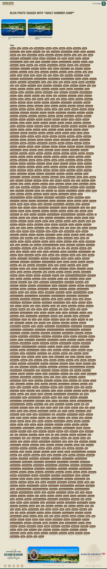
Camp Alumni (37, 102)
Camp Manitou (53, 136)
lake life (66, 309)
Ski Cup (57, 435)
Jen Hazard (60, 299)
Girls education (86, 258)
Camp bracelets (14, 109)
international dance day (83, 296)
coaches (80, 194)
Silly (12, 435)
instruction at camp (50, 292)
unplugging (55, 509)
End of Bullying (24, 235)
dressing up (30, 228)
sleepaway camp (45, 438)
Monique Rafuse (91, 360)
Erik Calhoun (89, 235)
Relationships (74, 407)
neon (71, 370)
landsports (84, 309)
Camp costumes (14, 116)
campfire (62, 177)
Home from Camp (73, 279)
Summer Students (59, 472)
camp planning (80, 146)
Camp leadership (32, 133)
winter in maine (65, 530)
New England (21, 374)
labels (33, 309)
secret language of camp (29, 428)
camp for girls (53, 123)
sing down (41, 435)
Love (68, 319)
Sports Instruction (32, 448)
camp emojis (22, 119)
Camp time (49, 163)
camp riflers (73, 153)
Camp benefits (80, 106)
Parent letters (89, 387)
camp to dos (72, 163)
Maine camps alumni (23, 336)
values (90, 509)
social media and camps (44, 441)
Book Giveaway (21, 89)
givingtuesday (13, 265)
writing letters (79, 533)
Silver (16, 435)
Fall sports (21, 241)
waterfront (35, 519)
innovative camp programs (82, 289)
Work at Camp (44, 533)
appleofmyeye (62, 65)
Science (26, 424)
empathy (78, 231)
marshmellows (66, 350)
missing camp (53, 360)
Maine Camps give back (35, 336)
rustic (48, 418)
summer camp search (39, 469)
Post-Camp (54, 397)
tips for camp (30, 496)
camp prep (40, 150)
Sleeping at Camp (55, 438)
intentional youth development (80, 292)
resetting (92, 407)
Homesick (88, 279)
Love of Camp (81, 319)
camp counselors (32, 116)
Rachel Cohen (29, 404)
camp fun (13, 126)
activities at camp (14, 58)
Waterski (41, 519)
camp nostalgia (52, 143)
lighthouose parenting (15, 319)
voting (46, 516)
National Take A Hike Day (29, 370)
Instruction (41, 292)
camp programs (84, 150)
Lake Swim (72, 309)
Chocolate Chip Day (90, 187)
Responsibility (33, 411)
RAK (83, 404)
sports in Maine (24, 448)
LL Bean (34, 319)
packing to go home (44, 387)
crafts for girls (54, 211)
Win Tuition (13, 530)
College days (70, 197)
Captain (21, 184)
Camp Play (25, 150)
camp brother (22, 109)
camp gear (47, 126)
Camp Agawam (22, 102)
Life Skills (75, 316)
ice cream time (72, 285)
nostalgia (46, 377)
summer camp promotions (86, 465)
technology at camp (62, 482)
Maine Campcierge (79, 333)
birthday (39, 85)
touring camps (19, 499)
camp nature (75, 140)
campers (86, 174)
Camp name (56, 140)
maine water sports (85, 346)
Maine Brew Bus (26, 326)
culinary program (41, 214)
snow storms (13, 441)
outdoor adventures (20, 384)
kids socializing (89, 306)
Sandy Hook (13, 421)
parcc (82, 387)
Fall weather (28, 241)
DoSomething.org (63, 224)
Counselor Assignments (43, 207)
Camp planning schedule (16, 150)
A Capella (83, 52)
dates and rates (49, 218)
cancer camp (58, 180)
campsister (45, 180)
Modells (76, 360)
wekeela (61, 523)
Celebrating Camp (59, 184)
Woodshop (30, 533)
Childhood (44, 187)
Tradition (12, 502)
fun (93, 252)
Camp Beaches (63, 106)
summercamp (76, 472)
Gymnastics (34, 268)
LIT (29, 319)
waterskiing (48, 519)
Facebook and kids (68, 238)
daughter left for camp (59, 218)
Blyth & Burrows (74, 85)
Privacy (58, 565)
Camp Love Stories (14, 136)
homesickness (14, 282)
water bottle (13, 519)
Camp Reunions (65, 153)
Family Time (59, 241)
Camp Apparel (87, 102)
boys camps (69, 89)
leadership (65, 313)
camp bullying (39, 109)
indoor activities (63, 289)
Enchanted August (14, 235)
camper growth (40, 174)
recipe (37, 407)
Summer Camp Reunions (27, 469)
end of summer (40, 235)
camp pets (37, 146)
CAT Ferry (51, 184)
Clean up (88, 191)
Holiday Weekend (36, 279)
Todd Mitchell (50, 496)
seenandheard (39, 428)
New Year (45, 374)
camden (46, 99)
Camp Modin (40, 140)
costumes (34, 207)
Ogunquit (31, 380)
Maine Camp (40, 326)
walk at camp (81, 516)
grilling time (63, 265)
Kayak (32, 306)
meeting (23, 357)
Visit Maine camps (31, 513)
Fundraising (38, 255)
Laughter (36, 313)
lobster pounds (55, 319)
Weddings (45, 523)
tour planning (91, 496)
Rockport (19, 418)
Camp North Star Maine (42, 143)
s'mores (54, 418)
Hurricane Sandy (32, 285)
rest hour (65, 411)
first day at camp (70, 245)
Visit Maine (22, 513)
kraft (28, 309)
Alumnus (38, 62)
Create (76, 211)
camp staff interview (70, 160)
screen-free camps (49, 424)
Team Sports (30, 482)
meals (71, 353)
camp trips (46, 167)
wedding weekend (37, 523)
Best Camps (85, 79)
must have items (42, 367)
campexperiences (54, 177)
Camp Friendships (86, 123)
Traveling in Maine (23, 506)
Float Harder (47, 248)
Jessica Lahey (68, 299)
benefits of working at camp (67, 79)
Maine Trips (66, 346)
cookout (78, 204)
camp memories (87, 136)
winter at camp (56, 530)
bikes (12, 85)
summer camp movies (27, 465)
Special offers (25, 445)
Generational (91, 255)
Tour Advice (73, 496)
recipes (42, 407)
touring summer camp (52, 499)
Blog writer (66, 85)
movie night (78, 363)
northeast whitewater (37, 377)
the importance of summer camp (66, 489)
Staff (86, 448)
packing (18, 387)
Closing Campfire (37, 194)
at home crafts (14, 72)
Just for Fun (18, 306)
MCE (50, 353)
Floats (54, 248)
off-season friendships (15, 380)
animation (22, 65)
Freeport (39, 252)
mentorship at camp (59, 357)
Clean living (81, 191)
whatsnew (88, 523)
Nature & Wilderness (46, 370)
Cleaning (94, 191)
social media (34, 441)
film (31, 245)
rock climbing (89, 414)
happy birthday (27, 272)
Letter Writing (54, 316)
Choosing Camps (29, 191)
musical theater (33, 367)
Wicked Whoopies (65, 526)
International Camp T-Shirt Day (58, 296)
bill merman (23, 85)
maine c (33, 326)
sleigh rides (63, 438)
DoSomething (54, 224)
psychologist (72, 401)
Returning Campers (14, 414)
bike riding (81, 82)
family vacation (68, 241)
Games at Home (64, 255)
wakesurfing (73, 516)
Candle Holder (66, 180)
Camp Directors (79, 116)
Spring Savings (71, 448)
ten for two (80, 482)
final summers (37, 245)
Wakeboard (57, 516)
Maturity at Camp (14, 353)
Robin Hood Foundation (72, 414)
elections (32, 231)
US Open (61, 509)
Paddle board (54, 387)
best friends (13, 82)
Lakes (78, 309)
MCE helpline (64, 353)
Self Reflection (87, 428)
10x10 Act (29, 52)
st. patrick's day (79, 448)
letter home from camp (44, 316)
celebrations (68, 184)
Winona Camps (33, 530)
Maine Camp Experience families (72, 330)
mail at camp (42, 323)
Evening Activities (14, 238)
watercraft (28, 519)
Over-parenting (44, 384)
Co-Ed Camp (46, 194)
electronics (55, 231)
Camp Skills (71, 157)
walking (88, 516)
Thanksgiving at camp (53, 485)
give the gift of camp (35, 262)
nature (38, 370)
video (12, 513)
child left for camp (36, 187)
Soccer (20, 441)
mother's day (13, 363)
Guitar (28, 268)
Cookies (62, 565)
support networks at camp (24, 475)
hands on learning (81, 268)
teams (37, 482)
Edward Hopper (93, 228)
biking (17, 85)
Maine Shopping (54, 343)
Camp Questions (14, 153)
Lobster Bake (46, 319)
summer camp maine (85, 462)
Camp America (45, 102)
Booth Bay (37, 89)
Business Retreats (72, 96)
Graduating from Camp (41, 265)
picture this (33, 394)
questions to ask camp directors (17, 404)
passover (53, 391)
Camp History (13, 129)
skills (89, 435)
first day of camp (80, 245)
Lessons (22, 316)
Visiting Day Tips (79, 513)
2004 (43, 52)
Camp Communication (61, 113)
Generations (13, 258)
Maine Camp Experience (8, 3)
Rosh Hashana (42, 418)
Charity (12, 187)
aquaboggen (43, 68)
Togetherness (58, 496)
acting (79, 55)
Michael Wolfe (24, 360)
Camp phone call (45, 146)
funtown (44, 255)
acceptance (41, 55)
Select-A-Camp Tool (57, 428)
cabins (34, 99)
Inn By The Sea (72, 289)
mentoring (45, 357)
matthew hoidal (82, 350)
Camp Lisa (79, 133)
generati (84, 255)
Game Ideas (51, 255)
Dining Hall (45, 221)
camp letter (58, 133)
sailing (68, 418)
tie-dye (82, 492)
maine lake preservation (53, 340)
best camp (78, 79)
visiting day (47, 513)
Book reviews (30, 89)
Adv (59, 58)
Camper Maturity (60, 174)
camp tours (13, 167)
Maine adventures (65, 323)
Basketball (39, 75)
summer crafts (23, 472)
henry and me (29, 275)
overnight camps (74, 384)
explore (36, 238)
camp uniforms (80, 167)
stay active (60, 452)
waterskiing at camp (57, 519)
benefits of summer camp (54, 79)
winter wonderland (14, 533)
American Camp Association (65, 62)
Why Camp (40, 526)
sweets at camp (85, 475)
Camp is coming (52, 129)
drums (47, 228)
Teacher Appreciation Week (57, 479)
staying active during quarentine (78, 452)
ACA (19, 55)
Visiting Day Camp (56, 513)
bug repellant (38, 92)
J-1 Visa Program (45, 299)
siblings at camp (73, 431)
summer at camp (80, 455)
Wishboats (23, 533)
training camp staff (51, 502)
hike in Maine (55, 275)
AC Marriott (13, 55)
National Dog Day (90, 367)
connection (33, 204)
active (85, 55)
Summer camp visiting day (85, 469)
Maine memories (89, 340)
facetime (76, 238)
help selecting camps (86, 272)
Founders (18, 252)
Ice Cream (54, 285)
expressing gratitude (51, 238)
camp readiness (23, 153)
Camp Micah (23, 140)
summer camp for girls (15, 462)
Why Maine (47, 526)
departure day (13, 221)
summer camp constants (68, 458)
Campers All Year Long (15, 177)
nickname (83, 374)
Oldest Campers (58, 380)
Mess (67, 357)
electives (48, 231)
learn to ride (83, 313)
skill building (72, 435)
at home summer (23, 72)
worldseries (71, 533)
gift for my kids (44, 258)
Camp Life (73, 133)
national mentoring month (16, 370)
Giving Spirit (73, 262)
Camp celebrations (14, 113)
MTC (12, 367)
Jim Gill (68, 302)
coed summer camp (38, 197)
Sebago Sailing (76, 424)
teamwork (43, 482)
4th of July (76, 52)
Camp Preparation (49, 150)
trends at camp (49, 506)
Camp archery (13, 106)
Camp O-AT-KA (69, 143)
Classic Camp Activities (71, 191)
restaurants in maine (80, 411)
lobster (39, 319)
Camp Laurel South (14, 133)
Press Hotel (54, 401)
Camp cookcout (81, 113)
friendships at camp (72, 252)
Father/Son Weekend (90, 241)
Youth (35, 536)
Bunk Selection (36, 96)
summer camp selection (51, 469)
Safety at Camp (61, 418)
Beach (50, 75)
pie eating (40, 394)
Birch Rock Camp (31, 85)
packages (13, 387)
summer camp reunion (15, 469)
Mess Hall (73, 357)
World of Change (63, 533)
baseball (32, 75)
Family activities (36, 241)
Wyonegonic (86, 533)
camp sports (46, 160)
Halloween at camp (63, 268)
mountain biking (63, 363)
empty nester (85, 231)
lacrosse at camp (53, 309)
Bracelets (87, 89)
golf (24, 265)
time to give (89, 492)
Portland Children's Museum (34, 397)
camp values (88, 167)
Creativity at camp (14, 214)
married (49, 350)
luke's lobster (29, 323)
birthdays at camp (57, 85)
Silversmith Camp (33, 435)
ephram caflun (75, 235)
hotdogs (35, 282)
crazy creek (70, 211)
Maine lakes (62, 340)
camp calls (67, 109)
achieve (74, 55)
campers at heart (25, 177)
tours (82, 499)
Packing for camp (26, 387)
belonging (87, 75)
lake (61, 309)
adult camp (42, 58)
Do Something (81, 221)
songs (76, 441)
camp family (64, 119)
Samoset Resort (88, 418)
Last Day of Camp (14, 313)
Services (35, 431)
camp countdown (42, 116)
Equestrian (82, 235)
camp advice (13, 102)
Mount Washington (54, 363)
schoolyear (20, 424)
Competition (70, 201)
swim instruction (14, 479)
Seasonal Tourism (58, 424)
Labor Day (39, 309)
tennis (92, 482)
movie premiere (87, 363)
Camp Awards (54, 106)
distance (74, 221)
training (42, 502)
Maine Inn (21, 340)
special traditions (34, 445)
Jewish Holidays (37, 302)
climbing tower (20, 194)
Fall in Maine (13, 241)
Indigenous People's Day (43, 289)
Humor (86, 282)
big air (60, 82)
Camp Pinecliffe (71, 146)
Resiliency (19, 411)
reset (87, 407)
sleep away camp (35, 438)
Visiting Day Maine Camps (68, 513)
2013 (48, 52)
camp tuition (71, 167)
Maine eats (66, 336)
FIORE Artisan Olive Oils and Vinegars (50, 245)
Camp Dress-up (88, 116)
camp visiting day (21, 170)
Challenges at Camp (84, 184)
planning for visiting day (73, 394)
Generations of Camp (22, 258)
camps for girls (28, 180)
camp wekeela (47, 170)
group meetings (71, 265)
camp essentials (30, 119)
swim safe (22, 479)
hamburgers (72, 268)
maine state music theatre (65, 343)
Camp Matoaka (71, 136)
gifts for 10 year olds (54, 258)
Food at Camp (74, 248)
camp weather (38, 170)
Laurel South (43, 313)
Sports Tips (49, 448)
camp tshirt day (63, 167)
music (16, 367)
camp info (44, 129)
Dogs (94, 221)
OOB (80, 380)
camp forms (60, 123)
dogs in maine (22, 224)
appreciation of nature (84, 65)
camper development (22, 174)
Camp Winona (55, 170)
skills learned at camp (15, 438)
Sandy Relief (20, 421)
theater (43, 492)
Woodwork (37, 533)
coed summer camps (49, 197)
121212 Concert (36, 52)
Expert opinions (29, 238)
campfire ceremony (71, 177)
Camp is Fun (60, 129)
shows (66, 431)
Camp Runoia (21, 157)
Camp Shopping (47, 157)
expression (59, 238)
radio (46, 404)
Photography (20, 394)
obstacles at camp (72, 377)
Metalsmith (88, 357)
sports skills (41, 448)
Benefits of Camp (14, 79)
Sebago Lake (67, 424)
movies (93, 363)
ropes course (33, 418)
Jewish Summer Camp (47, 302)
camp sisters (63, 157)
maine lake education (41, 340)
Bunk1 (42, 96)
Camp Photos (54, 146)
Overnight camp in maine (64, 384)
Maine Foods (91, 336)
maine (49, 323)
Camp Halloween (83, 126)
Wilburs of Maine (75, 526)
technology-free (72, 482)
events (22, 238)
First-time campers (26, 248)
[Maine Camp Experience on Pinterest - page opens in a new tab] (13, 566)
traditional (19, 502)
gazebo (78, 255)
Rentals (81, 407)
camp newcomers (14, 143)
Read (87, 404)
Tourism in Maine (75, 499)
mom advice (83, 360)
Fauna (12, 245)
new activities (77, 370)
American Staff (76, 62)
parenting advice (30, 391)
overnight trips (84, 384)
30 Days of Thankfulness (67, 52)
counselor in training (54, 207)
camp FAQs (78, 119)
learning (90, 313)
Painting (60, 387)
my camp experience (53, 367)
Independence (80, 285)
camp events (39, 119)
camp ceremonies (24, 113)
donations (47, 224)
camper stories (70, 174)
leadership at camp (74, 313)
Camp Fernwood (14, 123)
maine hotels (13, 340)
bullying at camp (63, 92)
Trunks (87, 506)
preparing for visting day (29, 401)
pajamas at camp (68, 387)
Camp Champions (34, 113)
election (18, 231)
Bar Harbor (13, 75)
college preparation (79, 197)
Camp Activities (79, 99)
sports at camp (90, 445)
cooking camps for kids (59, 204)
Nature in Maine (64, 370)
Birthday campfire (47, 85)
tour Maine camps (82, 496)
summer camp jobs (74, 462)
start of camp (37, 452)
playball (86, 394)
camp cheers (43, 113)
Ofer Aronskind (82, 377)
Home (66, 279)
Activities (90, 55)
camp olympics (78, 143)
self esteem (79, 428)
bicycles (55, 82)
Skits (24, 438)
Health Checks (60, 272)
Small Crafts (76, 438)
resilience (13, 411)
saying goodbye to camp (59, 421)
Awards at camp (54, 72)
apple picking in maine (52, 65)
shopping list (59, 431)
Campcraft (13, 174)
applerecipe (70, 65)
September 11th (22, 431)
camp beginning (71, 106)
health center (51, 272)
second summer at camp (16, 428)
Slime (70, 438)
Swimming (37, 479)
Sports (82, 445)
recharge (31, 407)
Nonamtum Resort (14, 377)
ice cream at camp (63, 285)
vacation (68, 509)
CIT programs (61, 191)
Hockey (12, 279)
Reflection (67, 407)
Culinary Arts (33, 214)
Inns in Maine (13, 292)
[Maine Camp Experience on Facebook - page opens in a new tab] (5, 566)
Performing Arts (77, 391)
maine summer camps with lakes (29, 346)
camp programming (75, 150)
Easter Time (85, 228)
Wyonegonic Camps (15, 536)
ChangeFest (92, 184)
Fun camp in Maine (29, 255)
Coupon (82, 207)
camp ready (31, 153)
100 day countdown (15, 52)
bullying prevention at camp (85, 92)
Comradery (85, 201)
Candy (73, 180)
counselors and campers (74, 207)
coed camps (29, 197)
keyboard (53, 306)
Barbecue (19, 75)
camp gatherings (38, 126)
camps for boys (19, 180)
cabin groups (13, 99)
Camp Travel (39, 167)
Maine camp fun (25, 333)
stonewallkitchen (35, 455)
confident (20, 204)
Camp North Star (31, 143)
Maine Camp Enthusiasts (16, 330)
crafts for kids (62, 211)
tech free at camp (51, 482)
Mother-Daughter (22, 363)
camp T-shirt (22, 163)
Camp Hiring (91, 126)
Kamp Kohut (25, 306)
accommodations (49, 55)
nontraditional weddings (25, 377)
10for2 (23, 52)
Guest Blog (22, 268)
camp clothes (51, 113)
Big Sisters (74, 82)
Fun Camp (21, 255)
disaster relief (59, 221)
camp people (30, 146)
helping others (14, 275)
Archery (49, 68)
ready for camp (23, 407)
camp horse (21, 129)
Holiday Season (27, 279)
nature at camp (55, 370)
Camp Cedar (91, 109)
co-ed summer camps (63, 194)
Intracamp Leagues (35, 299)
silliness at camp (89, 431)
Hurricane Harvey (14, 285)
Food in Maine (83, 248)
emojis (61, 231)
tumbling (24, 509)
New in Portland (30, 374)
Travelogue (32, 506)
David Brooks (69, 218)
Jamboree (53, 299)
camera (52, 99)
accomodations (59, 55)
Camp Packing (86, 143)
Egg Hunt (12, 231)
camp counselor (23, 116)
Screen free (33, 424)
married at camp (57, 350)
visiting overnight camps (16, 516)
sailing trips (74, 418)
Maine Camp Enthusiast (88, 326)
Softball (64, 441)
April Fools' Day (35, 68)
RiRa (53, 414)
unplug (42, 509)
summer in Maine (39, 472)
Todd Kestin (43, 496)
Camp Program (65, 150)
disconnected (67, 221)
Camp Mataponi (62, 136)
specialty (42, 445)
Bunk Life (20, 96)
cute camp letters (81, 214)
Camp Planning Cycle (89, 146)
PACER (90, 384)
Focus (68, 248)
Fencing (17, 245)
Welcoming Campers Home (71, 523)
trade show (88, 499)
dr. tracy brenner (87, 224)
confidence (13, 204)
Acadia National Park (32, 55)
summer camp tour (62, 469)
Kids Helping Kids (72, 306)
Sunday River (13, 475)
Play (81, 394)
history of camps (91, 275)
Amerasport (54, 62)
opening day (85, 380)
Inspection (21, 292)
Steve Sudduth (27, 455)
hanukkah (20, 272)
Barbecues (26, 75)
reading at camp (14, 407)
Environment (66, 235)
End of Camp (32, 235)
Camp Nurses (61, 143)
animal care (84, 62)
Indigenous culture (32, 289)
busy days (80, 96)
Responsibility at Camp (43, 411)
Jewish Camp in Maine (15, 302)
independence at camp (90, 285)
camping (85, 177)
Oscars (12, 384)
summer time (68, 472)
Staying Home (13, 455)
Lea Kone (58, 313)
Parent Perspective (14, 391)
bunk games (13, 96)
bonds (94, 85)
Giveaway (59, 262)
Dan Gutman (21, 218)
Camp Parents (13, 146)
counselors (64, 207)
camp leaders (24, 133)
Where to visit (22, 526)
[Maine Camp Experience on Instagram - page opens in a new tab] (22, 566)
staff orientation (14, 452)
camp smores (13, 160)
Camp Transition (30, 167)
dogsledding (29, 224)
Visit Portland (40, 513)
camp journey (68, 129)
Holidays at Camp (51, 279)
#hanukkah (48, 48)
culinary (26, 214)
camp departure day (69, 116)
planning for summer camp (59, 394)
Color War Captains (15, 201)
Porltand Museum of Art (15, 397)
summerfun (84, 472)
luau (91, 319)
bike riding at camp (90, 82)
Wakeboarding (65, 516)
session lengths (42, 431)
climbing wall (28, 194)
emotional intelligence (69, 231)
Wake (51, 516)
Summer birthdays (90, 455)
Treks (43, 506)
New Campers (13, 374)
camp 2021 (71, 99)
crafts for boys (45, 211)
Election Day (25, 231)
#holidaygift (62, 48)
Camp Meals (79, 136)
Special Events (92, 441)
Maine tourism (51, 346)
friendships (63, 252)
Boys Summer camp (79, 89)
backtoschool (78, 72)
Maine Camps (13, 336)
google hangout (31, 265)
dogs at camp (14, 224)
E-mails (62, 228)
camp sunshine (14, 163)
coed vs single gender (60, 197)
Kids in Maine (81, 306)
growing (78, 265)
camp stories (79, 160)
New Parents (38, 374)
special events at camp (15, 445)
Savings (34, 421)
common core (32, 201)
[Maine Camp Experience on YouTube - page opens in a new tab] (18, 566)
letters (60, 316)
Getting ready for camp (34, 258)
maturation (89, 350)
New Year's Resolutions (54, 374)
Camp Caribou (83, 109)
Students (49, 455)
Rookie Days (25, 418)
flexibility (35, 248)
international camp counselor (17, 296)
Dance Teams (34, 218)
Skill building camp (82, 435)
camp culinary (51, 116)
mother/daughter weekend (33, 363)
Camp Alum (29, 102)
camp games (30, 126)
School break (77, 421)
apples (76, 65)
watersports (66, 519)
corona (20, 207)
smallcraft (83, 438)
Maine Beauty (82, 323)
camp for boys (44, 123)
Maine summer (76, 343)
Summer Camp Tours (73, 469)
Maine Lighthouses (71, 340)
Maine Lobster (81, 340)
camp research (48, 153)
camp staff (61, 160)
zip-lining (41, 536)
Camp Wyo (62, 170)
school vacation (85, 421)
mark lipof (43, 350)
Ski (52, 435)
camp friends (68, 123)
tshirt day (18, 509)
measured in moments (15, 357)
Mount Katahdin (44, 363)
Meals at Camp (78, 353)
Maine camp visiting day (68, 333)
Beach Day (56, 75)
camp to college (64, 163)
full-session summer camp (84, 252)
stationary (53, 452)
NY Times (64, 377)
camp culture (59, 116)
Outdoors (37, 384)
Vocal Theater (33, 516)
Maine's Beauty (14, 350)
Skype (28, 438)
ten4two (87, 482)
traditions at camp (34, 502)
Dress (18, 228)
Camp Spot (54, 160)
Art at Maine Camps (65, 68)
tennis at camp (14, 485)
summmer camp (92, 472)
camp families (56, 119)
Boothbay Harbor (45, 89)
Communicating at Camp (43, 201)
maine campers (88, 333)
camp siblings (56, 157)
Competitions (77, 201)
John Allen (89, 302)
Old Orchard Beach (48, 380)
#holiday (55, 48)
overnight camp (53, 384)
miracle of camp (38, 360)
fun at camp (13, 255)
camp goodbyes (65, 126)
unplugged (48, 509)
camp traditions (21, 167)
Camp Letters (65, 133)
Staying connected (91, 452)
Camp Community (71, 113)
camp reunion (57, 153)
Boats (89, 85)
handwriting (90, 268)
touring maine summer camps (39, 499)
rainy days (77, 404)
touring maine (28, 499)
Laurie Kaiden (51, 313)
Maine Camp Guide (35, 333)
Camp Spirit (39, 160)
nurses (52, 377)
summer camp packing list (51, 465)
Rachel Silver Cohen (39, 404)
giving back (66, 262)
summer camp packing (38, 465)
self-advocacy (14, 431)
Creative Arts (83, 211)
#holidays (69, 48)
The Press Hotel (14, 492)
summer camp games (38, 462)
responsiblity (53, 411)
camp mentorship (14, 140)
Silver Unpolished (23, 435)
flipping (40, 248)
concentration (93, 201)
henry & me (21, 275)
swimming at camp (45, 479)
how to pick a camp (69, 282)
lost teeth (62, 319)
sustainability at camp (44, 475)
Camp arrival (30, 106)
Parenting (23, 391)
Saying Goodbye (48, 421)
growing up (85, 265)
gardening (72, 255)
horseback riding (22, 282)
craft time (28, 211)
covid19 (93, 207)
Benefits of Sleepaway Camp (40, 79)
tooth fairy (66, 496)
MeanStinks (85, 353)
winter (39, 530)
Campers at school (36, 177)
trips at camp (72, 506)
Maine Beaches (74, 323)
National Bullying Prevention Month (77, 367)
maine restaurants (44, 343)
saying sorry (69, 421)
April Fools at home (25, 68)
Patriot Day (60, 391)
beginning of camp (78, 75)
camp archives (22, 106)
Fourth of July (26, 252)
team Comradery (22, 482)
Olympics (65, 380)
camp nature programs (84, 140)
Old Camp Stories (38, 380)
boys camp (62, 89)
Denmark (92, 218)
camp (58, 99)
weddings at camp (53, 523)
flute (63, 248)
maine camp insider (45, 333)
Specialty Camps (59, 445)
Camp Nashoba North (65, 140)
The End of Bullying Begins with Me (40, 489)
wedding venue (28, 523)
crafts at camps (36, 211)
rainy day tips (69, 404)
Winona (25, 530)
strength (43, 455)
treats (38, 506)
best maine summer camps (33, 82)
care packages (35, 184)
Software (70, 441)
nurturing (58, 377)
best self (43, 82)
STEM (20, 455)
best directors (93, 79)
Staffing (21, 452)
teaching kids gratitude (79, 479)
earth (67, 228)
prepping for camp (40, 401)
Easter (78, 228)
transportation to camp (82, 502)
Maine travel (59, 346)
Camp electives (14, 119)
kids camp (64, 306)
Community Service (61, 201)
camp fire (22, 123)
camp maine (45, 136)
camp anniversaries (78, 102)
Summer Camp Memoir (15, 465)
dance (28, 218)
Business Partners (62, 96)
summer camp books (45, 458)
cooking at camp (47, 204)
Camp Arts (47, 106)
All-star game (85, 58)
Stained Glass (28, 452)
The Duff (12, 489)
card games (27, 184)
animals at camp (14, 65)
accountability (67, 55)
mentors (51, 357)
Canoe (78, 180)
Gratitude (50, 265)
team (88, 479)
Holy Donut (60, 279)
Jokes (12, 306)
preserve (48, 401)
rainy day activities (60, 404)
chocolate (82, 187)
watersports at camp (76, 519)
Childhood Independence (63, 187)
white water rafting (31, 526)
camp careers (75, 109)
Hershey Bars (37, 275)
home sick (82, 279)
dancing (41, 218)
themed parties (51, 492)
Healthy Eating (68, 272)
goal (20, 265)
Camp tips (56, 163)
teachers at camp (68, 479)
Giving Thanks (81, 262)
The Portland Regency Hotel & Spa (82, 489)
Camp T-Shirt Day (31, 163)
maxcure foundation (42, 353)
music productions (24, 367)
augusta (36, 72)
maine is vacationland (29, 340)
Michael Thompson (14, 360)
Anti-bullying (29, 65)
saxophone (40, 421)
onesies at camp (73, 380)
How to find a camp (44, 282)
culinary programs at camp (53, 214)
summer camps (14, 472)
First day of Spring (90, 245)
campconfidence (88, 170)
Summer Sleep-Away (49, 472)
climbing (12, 194)
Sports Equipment (14, 448)
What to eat (81, 523)
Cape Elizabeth (14, 184)
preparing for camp (83, 397)
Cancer (51, 180)
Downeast (71, 224)
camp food (29, 123)
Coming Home (24, 201)
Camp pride (57, 150)
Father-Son (81, 241)
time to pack (13, 496)
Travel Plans (92, 502)
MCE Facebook (56, 353)
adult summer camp (51, 58)
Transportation (60, 502)
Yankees (23, 536)
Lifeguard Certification (84, 316)
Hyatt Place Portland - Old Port (44, 285)
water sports (21, 519)
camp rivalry (81, 153)
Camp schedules (38, 157)
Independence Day (14, 289)
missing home (61, 360)
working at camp (53, 533)
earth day (73, 228)
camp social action (23, 160)
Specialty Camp (50, 445)
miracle (30, 360)
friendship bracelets (55, 252)
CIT (55, 191)
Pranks (60, 397)
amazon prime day (46, 62)
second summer (84, 424)
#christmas (25, 48)
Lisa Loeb (24, 319)
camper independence (50, 174)
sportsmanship (57, 448)
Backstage (71, 72)
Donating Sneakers (38, 224)
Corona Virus (26, 207)
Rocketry (12, 418)
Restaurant (71, 411)
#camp (19, 48)
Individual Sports (54, 289)
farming (75, 241)
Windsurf (20, 530)
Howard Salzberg (79, 282)
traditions (26, 502)
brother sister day (29, 92)
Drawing (12, 228)
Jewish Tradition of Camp (59, 302)
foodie (89, 248)
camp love (86, 133)
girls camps (77, 258)
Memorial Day (31, 357)
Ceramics (75, 184)
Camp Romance (90, 153)
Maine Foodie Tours (83, 336)
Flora (59, 248)
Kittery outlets (14, 309)
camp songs (31, 160)
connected (26, 204)
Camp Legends (42, 133)
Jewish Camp (88, 299)
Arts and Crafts (79, 68)
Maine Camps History (57, 336)
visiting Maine (88, 513)
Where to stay (13, 526)
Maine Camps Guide (46, 336)
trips (66, 506)
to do (37, 496)
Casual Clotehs (44, 184)
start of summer (45, 452)
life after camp (68, 316)
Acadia (23, 55)
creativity (90, 211)
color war (88, 197)
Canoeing (93, 180)
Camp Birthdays (89, 106)
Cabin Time (28, 99)
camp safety (29, 157)
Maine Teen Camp (42, 346)
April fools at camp (15, 68)
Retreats (89, 411)
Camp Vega (13, 170)
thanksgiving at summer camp (67, 485)
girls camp (70, 258)
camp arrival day (38, 106)
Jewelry (81, 299)
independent (23, 289)
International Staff (14, 299)
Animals (91, 62)
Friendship (46, 252)
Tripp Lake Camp (58, 506)
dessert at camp (22, 221)
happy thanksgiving (37, 272)
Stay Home (67, 452)
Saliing (81, 418)
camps (12, 180)
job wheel (74, 302)
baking (84, 72)
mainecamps (22, 350)
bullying (56, 92)
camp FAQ (71, 119)
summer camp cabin (56, 458)
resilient (26, 411)
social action (26, 441)
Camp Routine (13, 157)
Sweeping (78, 475)
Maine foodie (73, 336)
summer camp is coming (63, 462)
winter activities (47, 530)
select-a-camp (48, 428)
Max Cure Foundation (31, 353)
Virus (17, 513)
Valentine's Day (83, 509)
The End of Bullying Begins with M (24, 489)
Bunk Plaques (27, 96)
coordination (13, 207)
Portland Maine (46, 397)
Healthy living (76, 272)
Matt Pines (74, 350)
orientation (93, 380)
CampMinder (92, 177)
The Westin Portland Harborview (26, 492)
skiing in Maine (64, 435)
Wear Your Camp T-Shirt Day (16, 523)
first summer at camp (15, 248)
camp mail (38, 136)
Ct (21, 214)
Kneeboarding (22, 309)
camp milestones (31, 140)
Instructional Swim (60, 292)
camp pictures (62, 146)
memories (38, 357)
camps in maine (37, 180)
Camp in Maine (37, 129)
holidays (44, 279)
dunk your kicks (54, 228)
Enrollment (59, 235)
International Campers (71, 296)
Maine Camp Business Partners (63, 326)
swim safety (29, 479)
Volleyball (40, 516)
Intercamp (90, 292)
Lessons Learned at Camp (31, 316)
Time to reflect (22, 496)
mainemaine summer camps (33, 350)
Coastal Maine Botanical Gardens (17, 197)
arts (72, 68)
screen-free (40, 424)
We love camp (86, 519)
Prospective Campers (63, 401)
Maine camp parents (56, 333)
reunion (22, 414)
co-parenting (73, 194)
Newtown (77, 374)
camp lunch (30, 136)
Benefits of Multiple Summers (26, 79)
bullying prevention (74, 92)
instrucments (33, 292)
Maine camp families (15, 333)
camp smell (87, 157)
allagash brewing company (16, 62)
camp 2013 (64, 99)
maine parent (35, 343)
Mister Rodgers (70, 360)
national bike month (63, 367)
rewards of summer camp (44, 414)
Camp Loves (23, 136)
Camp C (60, 109)
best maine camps (22, 82)
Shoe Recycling (51, 431)
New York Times (64, 374)
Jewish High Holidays (26, 302)
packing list (35, 387)
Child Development (25, 187)
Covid (88, 207)
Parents (38, 391)
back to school (63, 72)
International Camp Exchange (31, 296)
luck (12, 323)
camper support (78, 174)
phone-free (13, 394)
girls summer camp (25, 262)
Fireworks (62, 245)
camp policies (33, 150)
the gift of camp (53, 489)
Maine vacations (75, 346)
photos (27, 394)
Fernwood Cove (25, 245)
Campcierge (79, 170)
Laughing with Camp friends (26, 313)
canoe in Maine (85, 180)
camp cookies (89, 113)
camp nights (23, 143)
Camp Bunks (47, 109)
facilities (82, 238)
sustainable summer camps (67, 475)
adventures (71, 58)
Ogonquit (24, 380)
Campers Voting (45, 177)
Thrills (77, 492)
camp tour (80, 163)
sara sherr (28, 421)
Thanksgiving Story (90, 485)
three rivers (70, 492)
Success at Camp (57, 455)
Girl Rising (64, 258)
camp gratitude (74, 126)
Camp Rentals (39, 153)
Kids (58, 306)
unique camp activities (33, 509)
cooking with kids (70, 204)
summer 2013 (72, 455)
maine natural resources (25, 343)
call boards (40, 99)
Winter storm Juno (74, 530)
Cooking (40, 204)
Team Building (14, 482)
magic (35, 323)
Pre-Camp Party (74, 397)
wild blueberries (84, 526)
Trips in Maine (80, 506)
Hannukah (13, 272)
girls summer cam (14, 262)
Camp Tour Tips (88, 163)
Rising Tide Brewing (61, 414)
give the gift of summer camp (49, 262)
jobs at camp (82, 302)
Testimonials (22, 485)
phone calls (92, 391)
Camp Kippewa (77, 129)
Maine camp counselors (76, 326)
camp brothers (31, 109)
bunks (55, 96)
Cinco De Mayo (49, 191)
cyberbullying (90, 214)
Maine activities (56, 323)
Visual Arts (26, 516)
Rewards (35, 414)
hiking (62, 275)
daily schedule (14, 218)
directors (52, 221)
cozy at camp (13, 211)
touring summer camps (64, 499)
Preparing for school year (16, 401)
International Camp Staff (44, 296)
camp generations (55, 126)
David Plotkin (77, 218)
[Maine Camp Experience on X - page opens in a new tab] (9, 566)
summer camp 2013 (23, 458)
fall (87, 238)
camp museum (48, 140)
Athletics (31, 72)
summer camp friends (27, 462)
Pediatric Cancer (68, 391)
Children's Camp (74, 187)
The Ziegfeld (37, 492)
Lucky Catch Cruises (19, 323)
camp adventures (88, 99)
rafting (51, 404)
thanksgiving (43, 485)
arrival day (56, 68)
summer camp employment (80, 458)
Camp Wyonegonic (71, 170)
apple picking (42, 65)
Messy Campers (80, 357)
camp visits (30, 170)
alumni (32, 62)
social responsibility (56, 441)
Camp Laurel (85, 129)
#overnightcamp (77, 48)
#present (84, 48)
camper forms (31, 174)
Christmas (37, 191)
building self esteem (48, 92)
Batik (45, 75)
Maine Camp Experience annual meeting (55, 330)
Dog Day (88, 221)
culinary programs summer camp (68, 214)
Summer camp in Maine (50, 462)
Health (45, 272)
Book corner (13, 89)
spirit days (76, 445)
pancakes (77, 387)
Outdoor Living (29, 384)
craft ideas (21, 211)
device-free (30, 221)
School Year (13, 424)
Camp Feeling (86, 119)
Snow (89, 438)
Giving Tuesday (90, 262)
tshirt (12, 509)
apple (36, 65)
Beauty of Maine (69, 75)
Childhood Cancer (52, 187)
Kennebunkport (45, 306)
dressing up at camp (39, 228)
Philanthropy (85, 391)
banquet (90, 72)
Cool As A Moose (85, 204)
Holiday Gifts (18, 279)
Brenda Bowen (14, 92)
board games (82, 85)
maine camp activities (49, 326)
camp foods (36, 123)
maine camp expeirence (28, 330)
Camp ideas (28, 129)
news (71, 374)
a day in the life (91, 52)
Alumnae (26, 62)
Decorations (85, 218)
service (29, 431)
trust (92, 506)
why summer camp (56, 526)
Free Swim (33, 252)
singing (47, 435)
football (12, 252)
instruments (68, 292)
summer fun (30, 472)
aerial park (78, 58)
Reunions (29, 414)
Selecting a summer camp (69, 428)
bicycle (49, 82)
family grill (52, 241)
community (52, 201)
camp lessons (50, 133)
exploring (42, 238)
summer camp (14, 458)
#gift (31, 48)
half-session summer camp (44, 268)
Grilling (56, 265)
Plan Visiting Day (48, 394)
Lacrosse (45, 309)
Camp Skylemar (79, 157)
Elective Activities (40, 231)
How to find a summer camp (57, 282)
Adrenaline (35, 58)
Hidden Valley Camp (46, 275)
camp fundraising (21, 126)
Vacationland (74, 509)
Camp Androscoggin (55, 102)
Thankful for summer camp (32, 485)
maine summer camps (15, 346)
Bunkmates (49, 96)
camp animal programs (66, 102)
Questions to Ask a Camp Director (85, 401)
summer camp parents (63, 465)
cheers (17, 187)
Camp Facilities (47, 119)
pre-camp (66, 397)
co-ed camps (54, 194)
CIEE (43, 191)
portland (24, 397)
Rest (59, 411)
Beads (61, 75)
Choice (12, 191)
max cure (22, 353)
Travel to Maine (14, 506)
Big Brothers (67, 82)
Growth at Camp (14, 268)
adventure (64, 58)
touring (12, 499)
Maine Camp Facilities (86, 330)
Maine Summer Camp (86, 343)
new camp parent (86, 370)
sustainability (35, 475)
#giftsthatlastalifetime (39, 48)
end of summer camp (50, 235)
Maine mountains (14, 343)
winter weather (83, 530)
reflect (61, 407)
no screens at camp (92, 374)
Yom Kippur (29, 536)
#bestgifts (13, 48)
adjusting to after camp (26, 58)
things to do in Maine (61, 492)
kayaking (38, 306)
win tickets (92, 526)
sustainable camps (56, 475)
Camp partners (22, 146)
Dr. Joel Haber (78, 224)
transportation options (70, 502)
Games (57, 255)
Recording (49, 407)
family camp (44, 241)
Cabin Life (21, 99)
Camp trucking (54, 167)
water (93, 516)
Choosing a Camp (19, 191)
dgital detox (38, 221)
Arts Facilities (87, 68)
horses (30, 282)
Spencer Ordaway (68, 445)
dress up (23, 228)
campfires (79, 177)
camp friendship (77, 123)
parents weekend (45, 391)
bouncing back (54, 89)
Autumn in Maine (44, 72)
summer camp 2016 (34, 458)
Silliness (81, 431)
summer (65, 455)
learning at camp (14, 316)
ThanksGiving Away (80, 485)
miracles (45, 360)
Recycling (55, 407)
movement (72, 363)
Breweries (21, 92)
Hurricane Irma (23, 285)
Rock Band (82, 414)
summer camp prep (75, 465)
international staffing (25, 299)
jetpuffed (75, 299)
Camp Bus (55, 109)
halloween (55, 268)
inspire (27, 292)
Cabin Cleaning (88, 96)
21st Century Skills (55, 52)
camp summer (88, 160)
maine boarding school (15, 326)
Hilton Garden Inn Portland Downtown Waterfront (76, 275)
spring (63, 448)
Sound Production (83, 441)
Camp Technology (40, 163)
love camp (74, 319)
